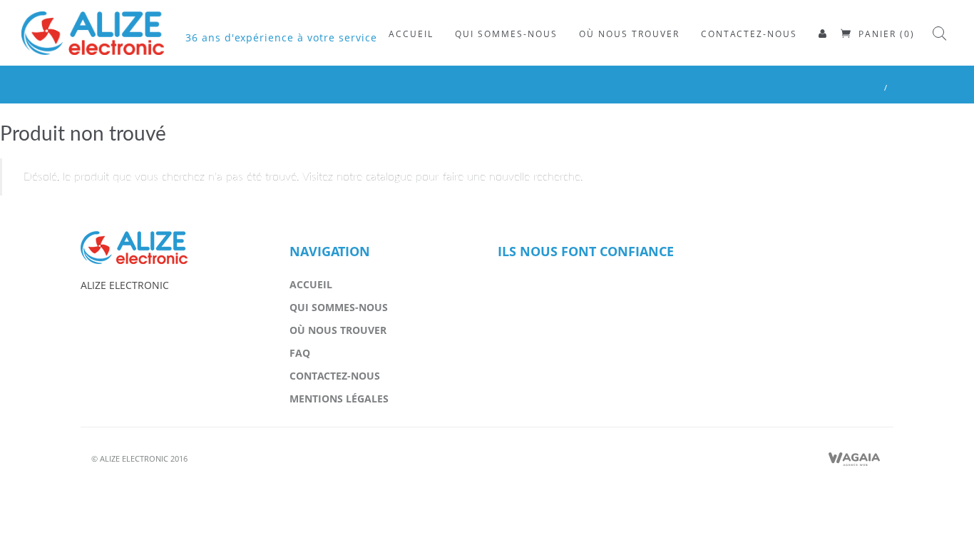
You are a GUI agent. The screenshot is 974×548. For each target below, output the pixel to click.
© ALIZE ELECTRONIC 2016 (139, 458)
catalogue (389, 177)
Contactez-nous (334, 375)
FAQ (299, 353)
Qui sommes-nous (338, 307)
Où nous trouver (337, 330)
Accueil (310, 284)
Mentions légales (339, 398)
